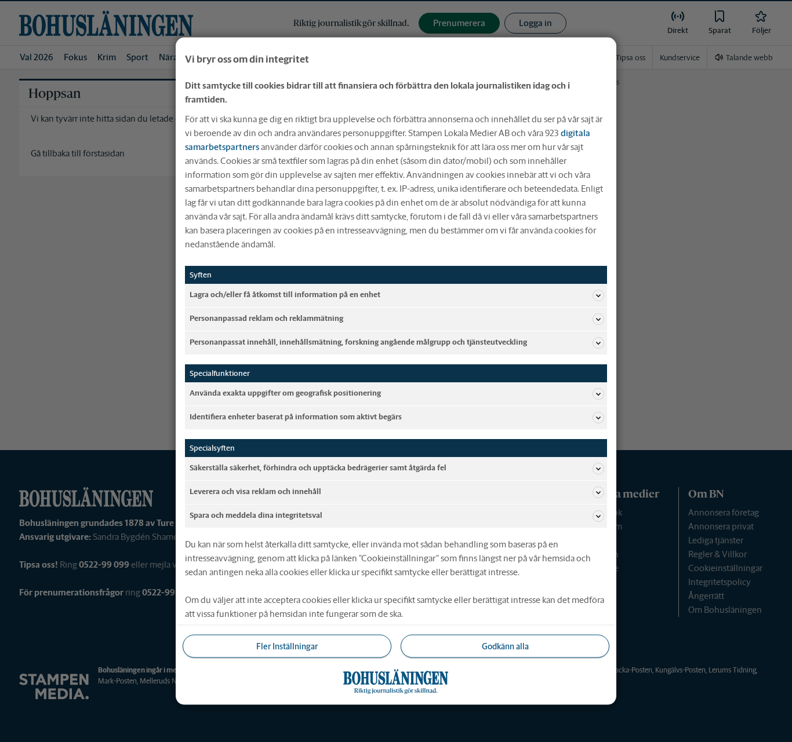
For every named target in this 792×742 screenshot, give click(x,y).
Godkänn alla (505, 646)
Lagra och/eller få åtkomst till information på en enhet (285, 294)
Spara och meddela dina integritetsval (256, 515)
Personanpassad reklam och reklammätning (266, 318)
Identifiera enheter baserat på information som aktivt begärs (296, 417)
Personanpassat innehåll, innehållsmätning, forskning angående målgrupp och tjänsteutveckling (358, 342)
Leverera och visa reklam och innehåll (255, 491)
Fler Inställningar (287, 646)
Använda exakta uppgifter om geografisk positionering (285, 393)
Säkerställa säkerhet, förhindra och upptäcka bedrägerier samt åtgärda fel (318, 468)
